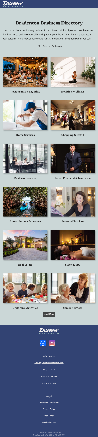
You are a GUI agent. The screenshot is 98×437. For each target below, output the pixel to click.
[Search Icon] (38, 46)
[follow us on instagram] (52, 343)
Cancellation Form (49, 422)
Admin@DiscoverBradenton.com (48, 362)
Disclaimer (49, 415)
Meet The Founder (49, 376)
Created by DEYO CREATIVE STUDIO (49, 435)
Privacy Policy (49, 409)
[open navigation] (92, 4)
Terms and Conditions (49, 402)
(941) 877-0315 (49, 369)
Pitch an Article (49, 383)
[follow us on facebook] (43, 343)
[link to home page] (13, 4)
